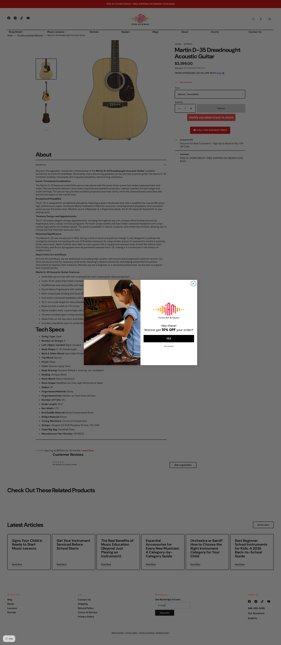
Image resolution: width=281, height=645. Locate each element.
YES (168, 338)
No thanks (169, 346)
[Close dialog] (193, 283)
